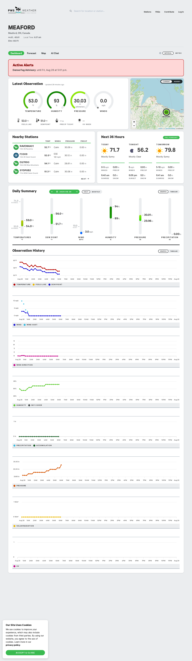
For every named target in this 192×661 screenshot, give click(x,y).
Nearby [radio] (177, 81)
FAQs (157, 12)
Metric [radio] (178, 53)
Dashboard (16, 53)
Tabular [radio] (174, 251)
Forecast (31, 53)
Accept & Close (25, 653)
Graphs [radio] (163, 251)
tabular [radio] (174, 191)
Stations (147, 12)
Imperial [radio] (168, 53)
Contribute (169, 12)
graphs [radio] (163, 191)
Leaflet (160, 128)
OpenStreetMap (170, 128)
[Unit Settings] (160, 53)
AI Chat (55, 53)
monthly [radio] (96, 192)
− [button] (134, 125)
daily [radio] (86, 192)
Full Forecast (171, 137)
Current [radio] (166, 81)
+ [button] (134, 121)
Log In (181, 12)
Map (43, 53)
